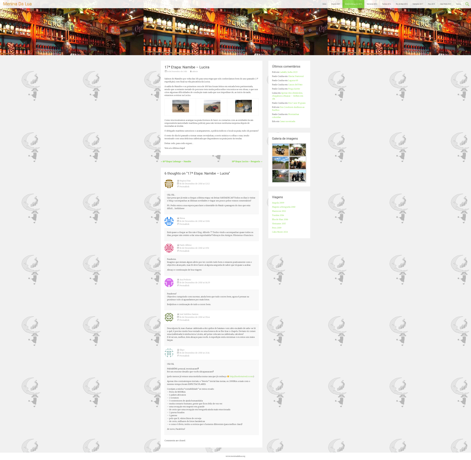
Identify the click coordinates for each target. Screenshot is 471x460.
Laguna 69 (293, 80)
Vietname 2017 (418, 4)
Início (324, 4)
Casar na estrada (287, 121)
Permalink (184, 186)
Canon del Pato (295, 84)
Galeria (458, 4)
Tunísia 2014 (386, 4)
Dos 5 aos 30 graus (297, 103)
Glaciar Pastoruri (296, 76)
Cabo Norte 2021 (445, 4)
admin (195, 71)
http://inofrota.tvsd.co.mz (241, 376)
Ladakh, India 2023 (288, 72)
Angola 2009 (335, 4)
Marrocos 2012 (372, 4)
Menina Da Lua (17, 3)
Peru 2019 (431, 4)
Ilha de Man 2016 (402, 4)
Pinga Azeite (294, 89)
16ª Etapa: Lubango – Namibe (176, 161)
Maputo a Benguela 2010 (353, 4)
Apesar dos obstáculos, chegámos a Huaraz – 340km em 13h (287, 96)
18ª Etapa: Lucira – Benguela (247, 161)
